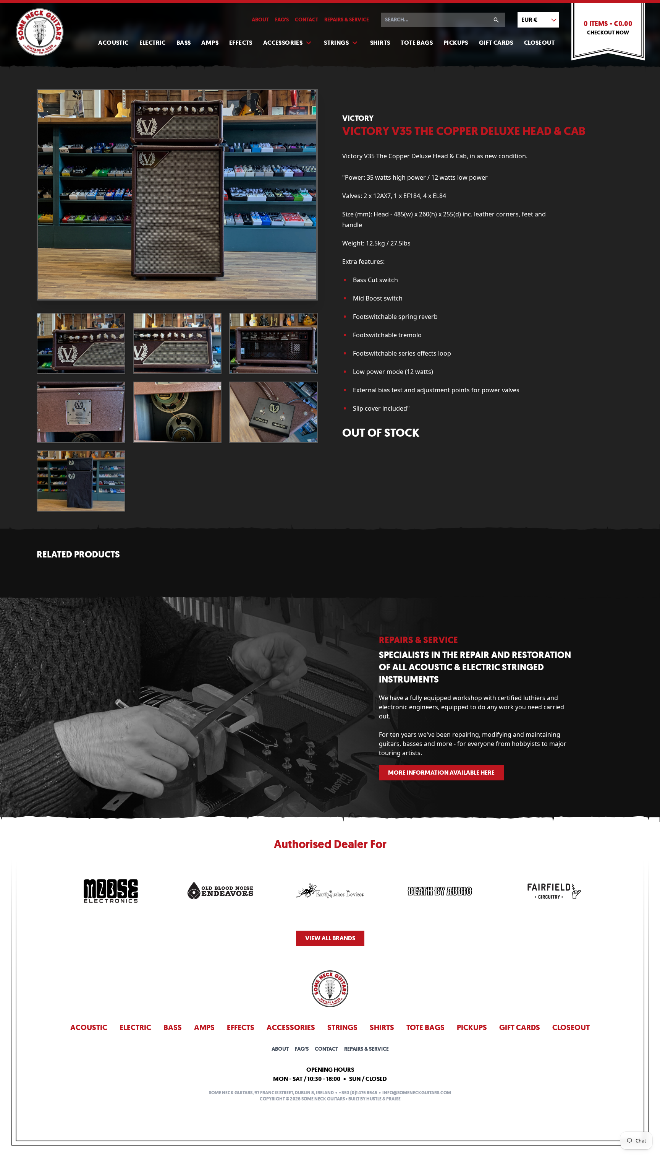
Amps (209, 43)
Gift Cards (496, 43)
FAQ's (282, 19)
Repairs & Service (346, 19)
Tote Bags (417, 43)
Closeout (539, 43)
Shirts (380, 43)
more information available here (441, 773)
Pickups (455, 43)
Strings (336, 43)
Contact (306, 19)
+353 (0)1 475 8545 (358, 1093)
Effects (240, 43)
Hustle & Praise (383, 1099)
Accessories (282, 43)
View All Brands (330, 938)
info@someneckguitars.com (416, 1093)
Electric (152, 43)
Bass (183, 43)
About (260, 19)
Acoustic (113, 43)
